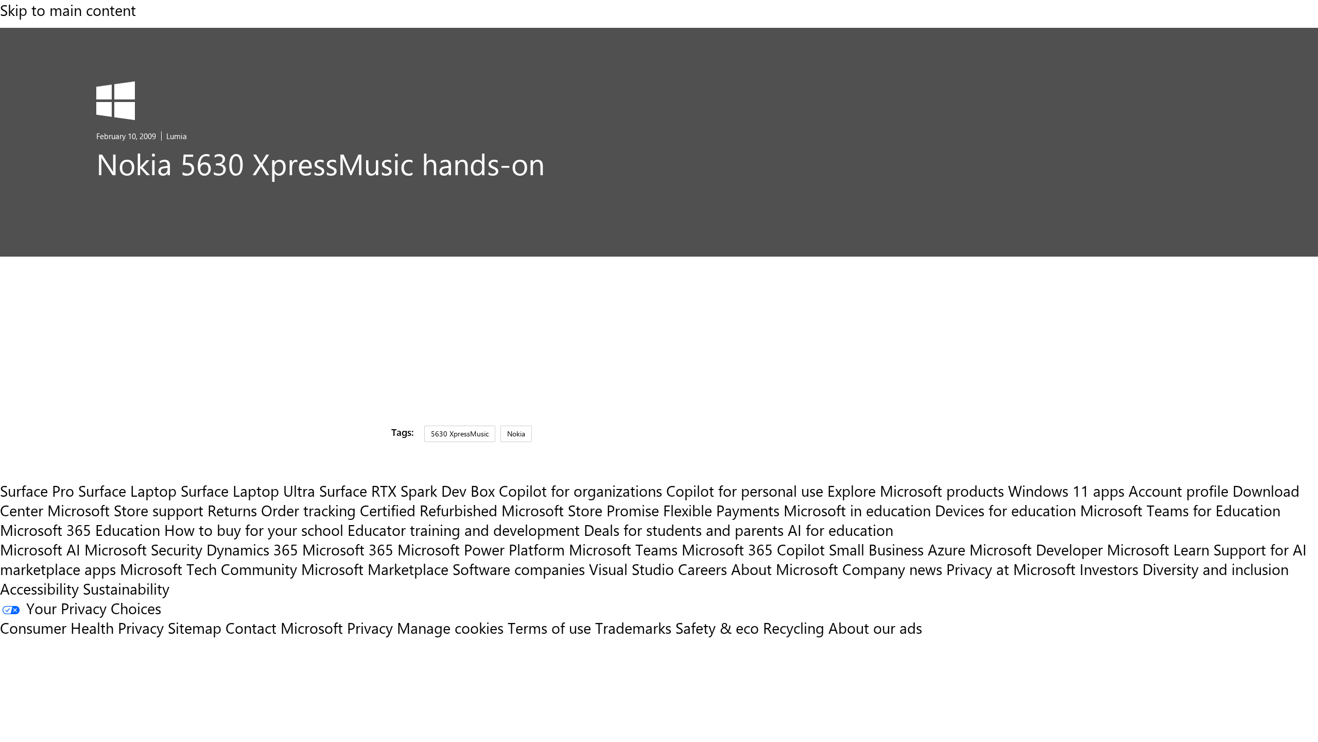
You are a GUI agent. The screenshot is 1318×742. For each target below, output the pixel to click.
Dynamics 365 (252, 549)
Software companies (519, 569)
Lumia (176, 136)
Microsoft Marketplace (374, 569)
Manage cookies (450, 627)
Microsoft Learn (1158, 549)
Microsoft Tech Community (208, 569)
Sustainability (126, 588)
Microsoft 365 (347, 549)
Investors (1109, 569)
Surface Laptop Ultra (248, 490)
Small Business (876, 549)
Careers (702, 569)
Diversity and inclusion (1215, 569)
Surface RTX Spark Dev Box (407, 490)
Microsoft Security (143, 549)
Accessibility (39, 588)
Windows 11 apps (1066, 490)
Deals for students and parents (684, 529)
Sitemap (194, 627)
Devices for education (1005, 510)
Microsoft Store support (125, 510)
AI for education (840, 529)
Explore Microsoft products (915, 490)
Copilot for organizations (580, 490)
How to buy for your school (253, 529)
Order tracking (308, 510)
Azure (946, 549)
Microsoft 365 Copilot (753, 549)
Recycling (793, 627)
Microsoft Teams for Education (1180, 510)
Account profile (1178, 490)
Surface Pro (37, 490)
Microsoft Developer (1036, 549)
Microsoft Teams (623, 549)
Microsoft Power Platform (481, 549)
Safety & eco (717, 627)
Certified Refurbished (428, 510)
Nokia (516, 433)
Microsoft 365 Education (80, 529)
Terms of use (549, 627)
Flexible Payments (721, 510)
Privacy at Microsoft (1011, 569)
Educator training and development (464, 529)
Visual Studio (631, 569)
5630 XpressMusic (460, 433)
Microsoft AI (40, 549)
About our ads (875, 627)
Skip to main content (68, 10)
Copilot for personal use (744, 490)
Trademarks (633, 627)
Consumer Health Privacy (82, 627)
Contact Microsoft (284, 627)
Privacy (372, 627)
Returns (232, 510)
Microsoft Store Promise (580, 510)
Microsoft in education (857, 510)
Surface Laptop (127, 490)
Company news (892, 569)
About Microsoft (784, 569)
